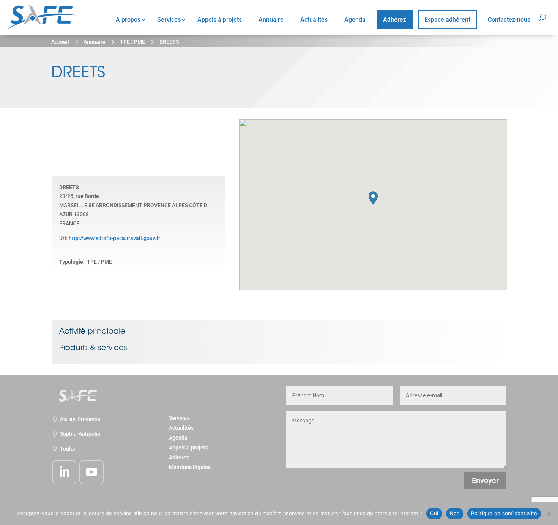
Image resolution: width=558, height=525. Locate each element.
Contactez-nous (509, 19)
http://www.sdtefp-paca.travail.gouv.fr (114, 238)
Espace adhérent (447, 19)
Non (455, 513)
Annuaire (271, 19)
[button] (373, 198)
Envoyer (485, 480)
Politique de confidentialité (504, 513)
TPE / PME (132, 42)
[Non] (548, 513)
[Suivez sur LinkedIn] (64, 472)
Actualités (314, 19)
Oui (434, 513)
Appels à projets (219, 19)
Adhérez (394, 19)
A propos (128, 19)
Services (169, 19)
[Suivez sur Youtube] (91, 472)
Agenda (355, 19)
